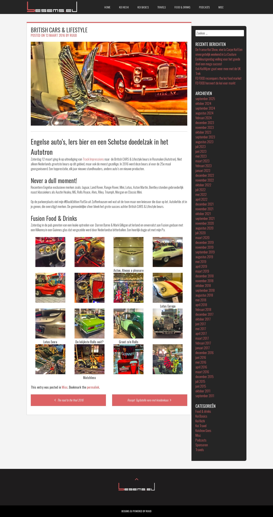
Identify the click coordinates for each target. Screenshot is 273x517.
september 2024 (205, 108)
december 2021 (204, 204)
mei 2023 (201, 156)
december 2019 (204, 242)
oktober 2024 (203, 103)
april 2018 (201, 304)
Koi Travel (200, 425)
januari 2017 (202, 347)
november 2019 (204, 247)
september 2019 (205, 252)
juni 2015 (200, 386)
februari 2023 (203, 165)
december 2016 (204, 352)
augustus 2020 (204, 228)
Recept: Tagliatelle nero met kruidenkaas (148, 400)
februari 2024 (203, 117)
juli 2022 (200, 189)
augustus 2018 (204, 295)
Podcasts (204, 7)
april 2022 (201, 199)
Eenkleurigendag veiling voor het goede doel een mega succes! (217, 61)
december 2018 (204, 276)
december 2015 (204, 376)
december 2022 (204, 175)
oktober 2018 (203, 285)
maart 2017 (202, 338)
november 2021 (204, 208)
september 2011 (204, 395)
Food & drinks (182, 7)
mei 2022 (201, 194)
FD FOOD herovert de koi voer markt (215, 83)
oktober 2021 (203, 213)
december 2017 (204, 314)
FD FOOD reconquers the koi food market (218, 78)
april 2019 (201, 266)
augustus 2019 (204, 256)
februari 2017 (203, 343)
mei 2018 (200, 300)
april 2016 (201, 367)
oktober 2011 (202, 391)
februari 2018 (203, 309)
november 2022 (204, 180)
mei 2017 (200, 328)
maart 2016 (202, 371)
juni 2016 (200, 357)
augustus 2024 (204, 113)
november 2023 (204, 127)
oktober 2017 (203, 319)
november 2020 (204, 223)
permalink (93, 387)
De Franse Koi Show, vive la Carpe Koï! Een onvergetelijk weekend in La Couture (218, 52)
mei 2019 (200, 261)
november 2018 (204, 280)
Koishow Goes (203, 430)
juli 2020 (200, 232)
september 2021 (205, 218)
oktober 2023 (203, 132)
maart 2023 (202, 161)
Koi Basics (143, 7)
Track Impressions (93, 159)
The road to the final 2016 (70, 400)
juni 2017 (200, 324)
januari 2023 (202, 170)
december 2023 (204, 122)
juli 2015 (200, 381)
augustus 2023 (204, 141)
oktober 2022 (203, 185)
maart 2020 (202, 237)
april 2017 (201, 333)
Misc (221, 7)
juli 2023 (200, 146)
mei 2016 (200, 362)
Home (107, 7)
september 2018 (205, 290)
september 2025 (205, 98)
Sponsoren (201, 445)
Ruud (73, 35)
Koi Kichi (124, 7)
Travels (161, 7)
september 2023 (205, 137)
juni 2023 (200, 151)
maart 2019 (202, 271)
